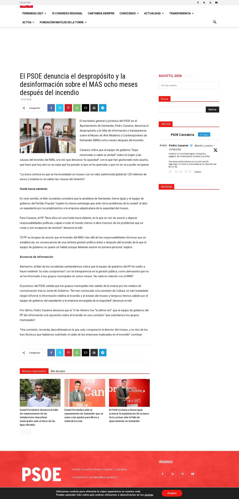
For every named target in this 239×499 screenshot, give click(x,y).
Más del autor (58, 371)
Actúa (26, 22)
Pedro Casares (178, 145)
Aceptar (172, 493)
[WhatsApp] (77, 108)
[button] (214, 22)
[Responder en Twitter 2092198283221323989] (171, 171)
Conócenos (128, 13)
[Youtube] (216, 2)
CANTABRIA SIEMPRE (101, 13)
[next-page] (28, 432)
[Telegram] (102, 108)
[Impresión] (94, 108)
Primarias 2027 (32, 13)
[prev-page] (22, 432)
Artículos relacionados (34, 371)
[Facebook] (198, 2)
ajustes (149, 495)
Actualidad (152, 13)
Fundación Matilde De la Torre (62, 22)
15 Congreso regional (67, 13)
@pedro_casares (204, 145)
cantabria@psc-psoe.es (103, 477)
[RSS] (204, 2)
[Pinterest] (68, 108)
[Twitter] (210, 2)
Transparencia (180, 13)
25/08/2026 (175, 149)
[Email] (85, 108)
